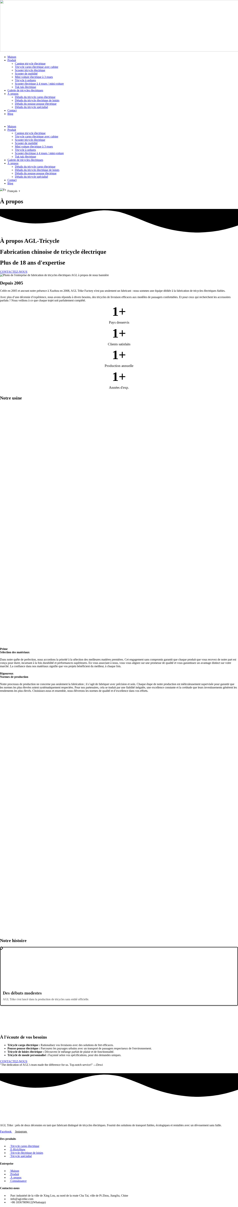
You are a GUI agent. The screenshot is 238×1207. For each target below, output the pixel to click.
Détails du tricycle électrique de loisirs (37, 100)
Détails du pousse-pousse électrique (36, 103)
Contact (12, 110)
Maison (11, 56)
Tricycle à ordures (25, 80)
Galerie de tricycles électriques (25, 90)
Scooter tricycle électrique (30, 70)
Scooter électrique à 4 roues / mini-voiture (39, 83)
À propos (12, 93)
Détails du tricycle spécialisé (31, 107)
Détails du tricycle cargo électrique (35, 97)
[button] (119, 120)
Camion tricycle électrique (30, 63)
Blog (10, 113)
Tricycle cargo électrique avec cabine (36, 66)
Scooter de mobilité (26, 73)
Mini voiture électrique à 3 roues (34, 77)
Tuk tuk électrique (25, 87)
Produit (11, 60)
